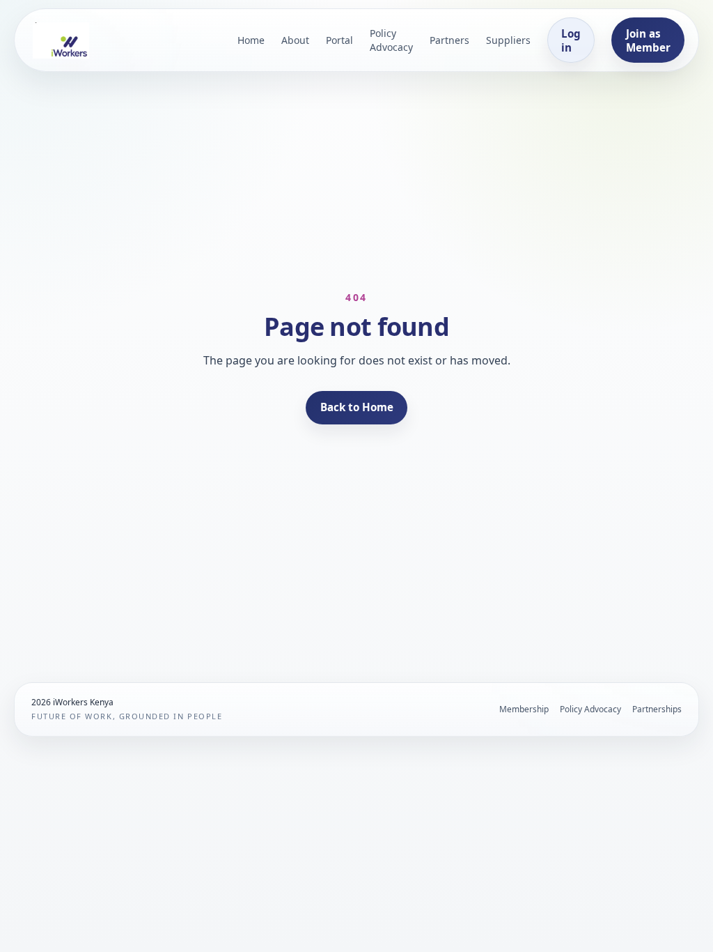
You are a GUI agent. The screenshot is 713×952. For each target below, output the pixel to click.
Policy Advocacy (391, 40)
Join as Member (648, 40)
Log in (571, 40)
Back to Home (356, 407)
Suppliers (508, 40)
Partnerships (657, 709)
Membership (524, 709)
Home (251, 40)
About (295, 40)
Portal (339, 40)
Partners (449, 40)
